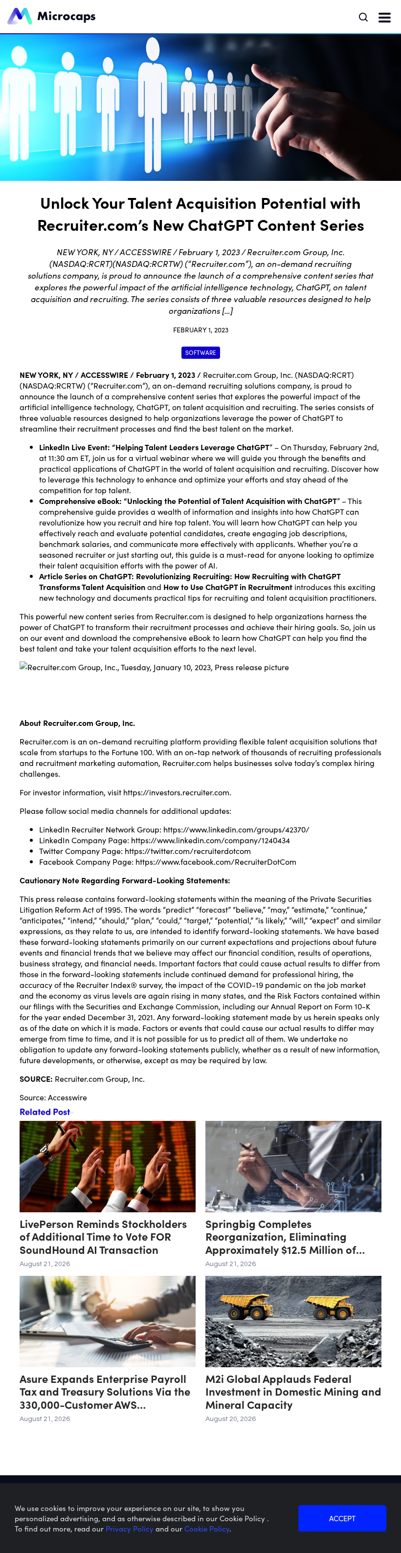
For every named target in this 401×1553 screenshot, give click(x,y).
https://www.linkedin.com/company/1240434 (210, 839)
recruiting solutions (241, 385)
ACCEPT (342, 1518)
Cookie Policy (206, 1528)
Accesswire (67, 1097)
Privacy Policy (131, 1528)
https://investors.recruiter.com (176, 792)
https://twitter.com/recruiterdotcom (188, 850)
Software (200, 352)
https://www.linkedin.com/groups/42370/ (236, 829)
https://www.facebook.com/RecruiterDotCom (215, 861)
